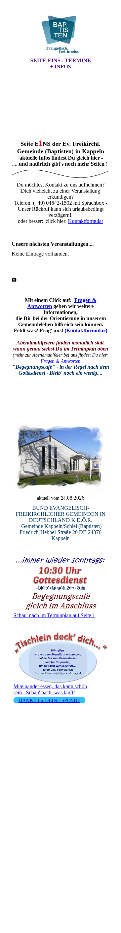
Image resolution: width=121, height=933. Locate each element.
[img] (60, 34)
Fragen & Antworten (60, 361)
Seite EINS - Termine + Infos (60, 63)
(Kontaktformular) (86, 330)
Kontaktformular (85, 221)
